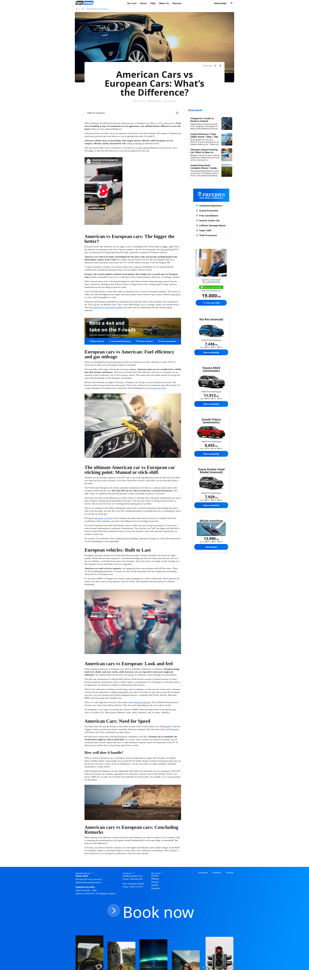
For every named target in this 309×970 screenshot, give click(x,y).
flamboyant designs (141, 702)
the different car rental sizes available (106, 307)
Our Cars (132, 3)
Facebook (216, 872)
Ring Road (175, 294)
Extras (143, 3)
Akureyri (155, 882)
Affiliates (155, 879)
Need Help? (220, 3)
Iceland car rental (158, 388)
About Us (164, 3)
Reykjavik (155, 888)
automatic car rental (103, 518)
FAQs (153, 3)
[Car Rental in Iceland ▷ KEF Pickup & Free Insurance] (84, 3)
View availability (211, 352)
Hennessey (174, 729)
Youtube (229, 872)
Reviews (155, 876)
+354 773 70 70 (136, 886)
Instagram (203, 872)
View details (211, 547)
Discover (177, 3)
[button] (215, 66)
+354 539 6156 (135, 879)
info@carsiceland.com (133, 876)
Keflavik (154, 885)
